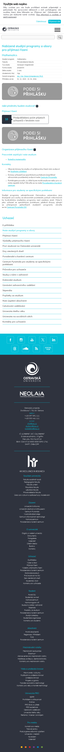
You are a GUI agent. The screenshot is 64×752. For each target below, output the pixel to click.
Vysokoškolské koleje (32, 514)
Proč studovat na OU (32, 576)
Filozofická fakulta (32, 487)
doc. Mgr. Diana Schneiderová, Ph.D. (30, 76)
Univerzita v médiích (32, 734)
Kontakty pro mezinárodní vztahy (32, 661)
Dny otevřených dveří (13, 251)
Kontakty (32, 549)
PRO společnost (32, 707)
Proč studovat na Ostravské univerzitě (21, 246)
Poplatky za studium (13, 295)
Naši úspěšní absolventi (15, 301)
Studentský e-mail (32, 597)
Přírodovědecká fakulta (32, 492)
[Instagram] (21, 340)
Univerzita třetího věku (14, 311)
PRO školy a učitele (32, 705)
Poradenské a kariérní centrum (18, 256)
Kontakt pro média (32, 726)
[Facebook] (10, 340)
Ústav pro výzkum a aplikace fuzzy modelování (32, 495)
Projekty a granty (32, 681)
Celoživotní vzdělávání (14, 306)
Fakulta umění (32, 485)
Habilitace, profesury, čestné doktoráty (32, 659)
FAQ (32, 637)
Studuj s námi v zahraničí (15, 275)
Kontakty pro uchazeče (14, 322)
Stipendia (7, 290)
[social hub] (48, 348)
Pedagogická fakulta (32, 482)
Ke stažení (32, 737)
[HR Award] (32, 464)
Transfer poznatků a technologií (32, 683)
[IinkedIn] (53, 340)
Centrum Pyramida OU (16, 207)
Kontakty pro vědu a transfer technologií (32, 686)
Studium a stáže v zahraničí (32, 605)
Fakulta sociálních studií (32, 480)
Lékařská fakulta (32, 490)
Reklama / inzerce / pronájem (32, 715)
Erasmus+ (32, 654)
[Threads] (14, 348)
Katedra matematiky (17, 159)
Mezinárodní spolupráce (32, 651)
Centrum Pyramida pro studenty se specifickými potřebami (26, 263)
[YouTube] (32, 340)
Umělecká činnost (32, 678)
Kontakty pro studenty (32, 621)
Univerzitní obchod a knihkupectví (32, 509)
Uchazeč (8, 218)
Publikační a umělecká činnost (32, 675)
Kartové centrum (32, 519)
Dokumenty (32, 536)
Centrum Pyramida (49, 177)
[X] (42, 340)
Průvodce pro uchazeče (14, 269)
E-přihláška (8, 225)
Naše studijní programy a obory (19, 230)
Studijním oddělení (18, 172)
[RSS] (36, 348)
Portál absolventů (32, 632)
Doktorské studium (12, 280)
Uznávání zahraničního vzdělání (19, 285)
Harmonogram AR (32, 603)
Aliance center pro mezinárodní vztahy (32, 656)
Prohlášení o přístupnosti (32, 700)
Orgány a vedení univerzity (32, 533)
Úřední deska (32, 544)
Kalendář (32, 541)
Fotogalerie (32, 538)
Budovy (32, 546)
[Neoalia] (32, 394)
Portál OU (32, 595)
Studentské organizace (32, 618)
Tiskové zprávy (32, 729)
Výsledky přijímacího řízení (16, 241)
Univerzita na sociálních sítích (17, 316)
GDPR (32, 697)
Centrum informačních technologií (32, 517)
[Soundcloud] (25, 348)
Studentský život (32, 581)
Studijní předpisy (32, 615)
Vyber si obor (32, 563)
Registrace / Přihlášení (32, 635)
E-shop (32, 702)
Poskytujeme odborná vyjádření (32, 732)
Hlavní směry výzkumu (32, 673)
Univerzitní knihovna (32, 506)
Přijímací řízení (10, 236)
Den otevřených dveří (32, 578)
